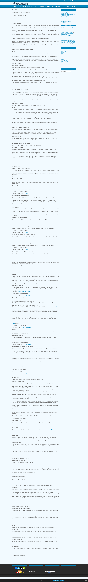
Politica (62, 55)
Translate (51, 572)
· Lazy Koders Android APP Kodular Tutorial (35, 570)
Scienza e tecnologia (64, 61)
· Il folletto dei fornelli (32, 571)
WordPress (54, 575)
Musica (62, 52)
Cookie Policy (51, 429)
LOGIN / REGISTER (70, 6)
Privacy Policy (25, 193)
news (62, 53)
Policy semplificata (56, 558)
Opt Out (29, 295)
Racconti (62, 58)
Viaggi (62, 63)
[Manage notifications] (86, 580)
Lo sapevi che (63, 51)
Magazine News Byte (47, 575)
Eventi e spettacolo (64, 50)
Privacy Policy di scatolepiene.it (36, 575)
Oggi (62, 54)
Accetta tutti (56, 580)
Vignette (62, 66)
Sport (62, 62)
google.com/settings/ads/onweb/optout (25, 291)
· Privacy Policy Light (64, 570)
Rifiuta (62, 580)
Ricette (62, 59)
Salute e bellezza (64, 60)
